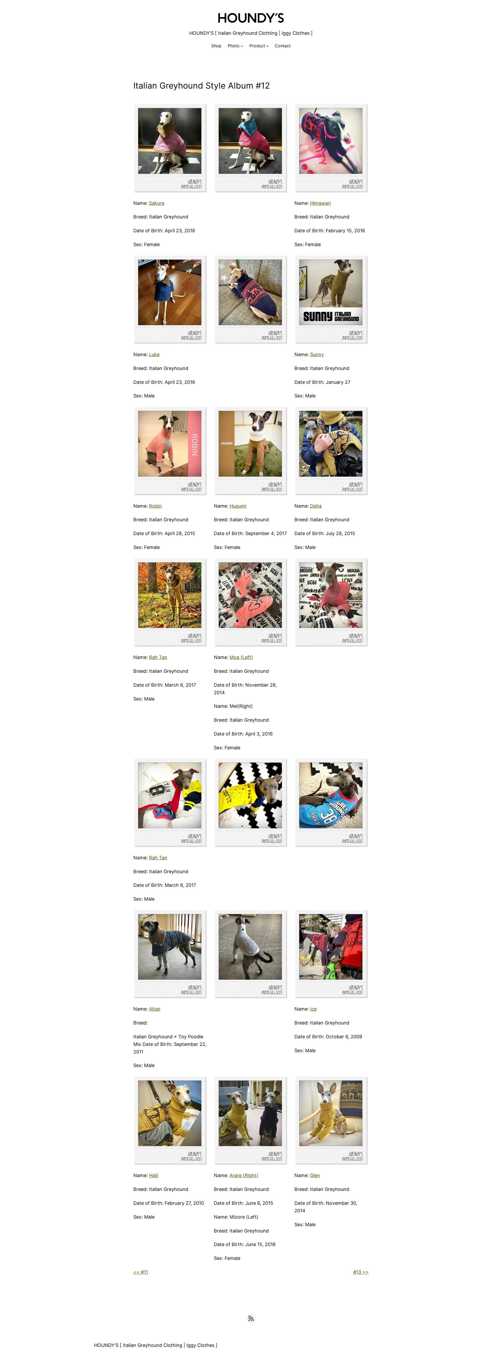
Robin (155, 506)
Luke (154, 354)
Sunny (317, 354)
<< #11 (140, 1272)
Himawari (320, 203)
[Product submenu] (267, 46)
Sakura (156, 203)
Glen (315, 1175)
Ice (313, 1009)
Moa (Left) (241, 657)
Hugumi (238, 506)
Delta (316, 506)
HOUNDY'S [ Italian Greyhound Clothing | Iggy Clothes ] (251, 33)
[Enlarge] (200, 110)
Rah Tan (158, 657)
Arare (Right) (244, 1175)
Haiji (153, 1175)
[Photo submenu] (242, 46)
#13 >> (361, 1272)
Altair (155, 1009)
